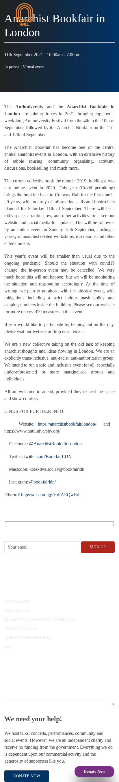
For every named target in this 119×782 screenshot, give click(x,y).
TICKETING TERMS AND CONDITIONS (40, 619)
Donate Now (94, 771)
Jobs (7, 646)
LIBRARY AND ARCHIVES (28, 637)
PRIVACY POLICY (20, 628)
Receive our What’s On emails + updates (49, 531)
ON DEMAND (16, 601)
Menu (104, 34)
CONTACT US (16, 610)
